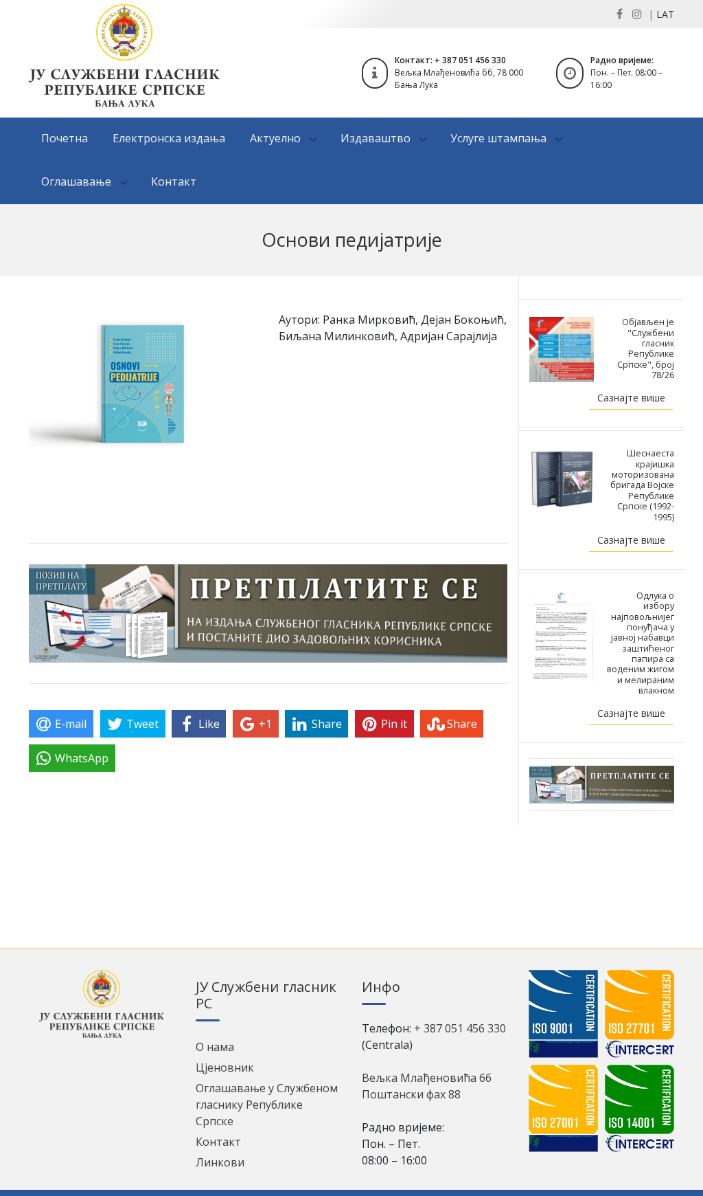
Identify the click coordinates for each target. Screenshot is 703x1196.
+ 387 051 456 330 (460, 1028)
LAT (665, 14)
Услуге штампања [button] (499, 138)
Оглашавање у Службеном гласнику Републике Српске (267, 1105)
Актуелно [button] (276, 138)
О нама (215, 1046)
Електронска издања (169, 138)
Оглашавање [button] (77, 181)
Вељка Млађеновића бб (427, 1077)
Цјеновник (225, 1067)
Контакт (173, 181)
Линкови (220, 1162)
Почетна (64, 138)
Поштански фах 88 (411, 1094)
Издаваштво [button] (377, 138)
